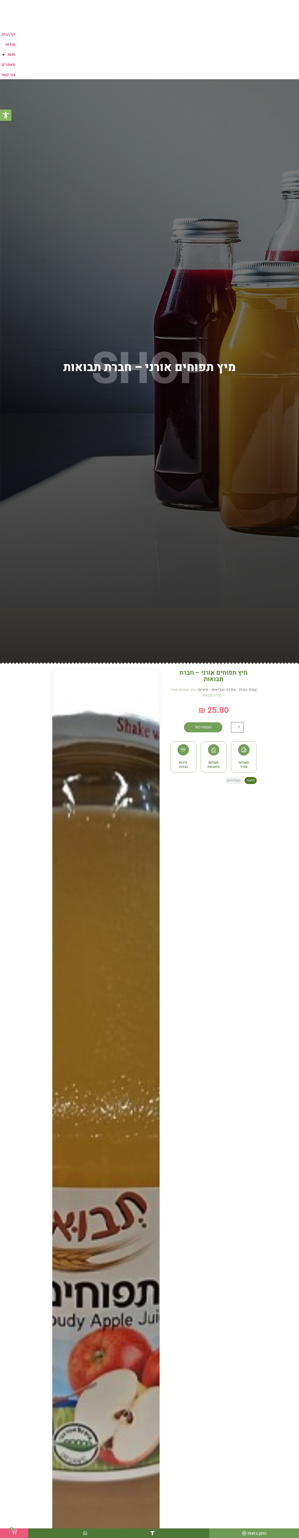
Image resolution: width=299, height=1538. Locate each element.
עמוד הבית (248, 690)
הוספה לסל (203, 727)
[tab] (250, 780)
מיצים (203, 690)
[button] (5, 115)
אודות (10, 45)
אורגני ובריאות (223, 690)
